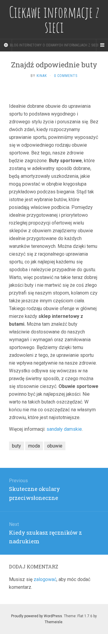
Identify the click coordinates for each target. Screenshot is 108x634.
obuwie (54, 446)
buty (16, 446)
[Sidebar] (6, 45)
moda (34, 446)
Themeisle (53, 622)
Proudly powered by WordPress (36, 616)
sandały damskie (64, 429)
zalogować (45, 579)
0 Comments (65, 76)
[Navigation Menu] (102, 45)
